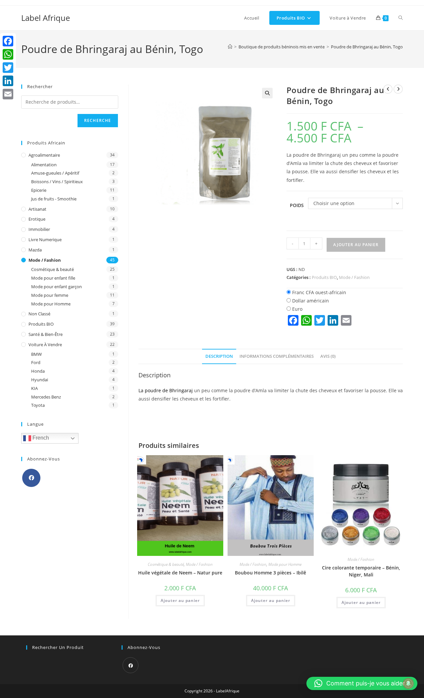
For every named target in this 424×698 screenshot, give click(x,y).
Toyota (38, 405)
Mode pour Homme (284, 564)
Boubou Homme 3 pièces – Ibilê (270, 572)
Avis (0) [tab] (328, 356)
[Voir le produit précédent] (388, 89)
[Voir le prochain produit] (398, 89)
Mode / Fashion (354, 277)
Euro (297, 309)
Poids (297, 205)
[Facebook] (31, 478)
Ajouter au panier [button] (180, 600)
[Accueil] (230, 47)
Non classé (39, 314)
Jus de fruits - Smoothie (54, 199)
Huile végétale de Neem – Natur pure (180, 572)
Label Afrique (45, 17)
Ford (35, 362)
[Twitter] (8, 67)
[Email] (8, 94)
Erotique (36, 219)
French (40, 438)
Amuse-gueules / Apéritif (55, 173)
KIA (34, 388)
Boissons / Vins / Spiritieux (57, 182)
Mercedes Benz (46, 397)
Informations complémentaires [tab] (276, 356)
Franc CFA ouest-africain (319, 292)
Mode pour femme (49, 295)
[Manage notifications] (408, 683)
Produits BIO (324, 277)
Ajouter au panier (356, 244)
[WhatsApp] (8, 54)
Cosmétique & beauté (166, 564)
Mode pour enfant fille (53, 278)
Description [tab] (219, 356)
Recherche (97, 120)
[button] (267, 93)
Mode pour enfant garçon (56, 287)
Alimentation (44, 165)
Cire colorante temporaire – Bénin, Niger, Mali (361, 571)
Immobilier (39, 229)
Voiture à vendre (45, 345)
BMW (36, 354)
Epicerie (38, 190)
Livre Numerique (45, 239)
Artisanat (37, 209)
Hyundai (39, 380)
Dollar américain (310, 300)
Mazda (35, 250)
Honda (38, 371)
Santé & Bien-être (45, 334)
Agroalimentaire (44, 155)
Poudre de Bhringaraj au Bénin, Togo (367, 47)
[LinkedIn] (8, 80)
